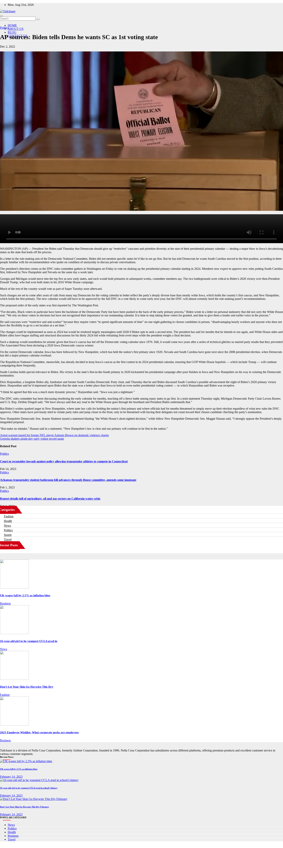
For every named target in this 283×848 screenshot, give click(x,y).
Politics (4, 27)
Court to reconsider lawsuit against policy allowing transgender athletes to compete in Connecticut (64, 461)
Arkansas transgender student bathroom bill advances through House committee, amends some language (68, 480)
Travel (8, 539)
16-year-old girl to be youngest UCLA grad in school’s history (29, 788)
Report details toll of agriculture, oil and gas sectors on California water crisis (50, 498)
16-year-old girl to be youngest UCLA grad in (28, 641)
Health (8, 521)
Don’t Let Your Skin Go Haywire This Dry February (24, 807)
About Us (15, 28)
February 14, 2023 (11, 776)
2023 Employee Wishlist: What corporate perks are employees (39, 732)
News (7, 525)
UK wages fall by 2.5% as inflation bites (25, 595)
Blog (12, 32)
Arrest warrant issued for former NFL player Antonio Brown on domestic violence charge (54, 435)
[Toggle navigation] (1, 15)
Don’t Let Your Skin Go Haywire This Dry (26, 686)
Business (5, 603)
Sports (8, 534)
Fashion (8, 516)
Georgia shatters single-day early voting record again (32, 438)
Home (12, 25)
